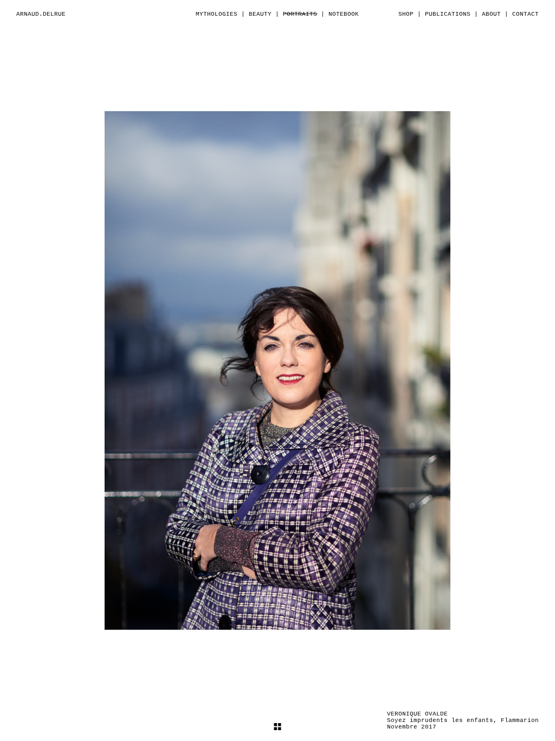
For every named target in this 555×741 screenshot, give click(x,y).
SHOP (406, 14)
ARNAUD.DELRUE (41, 14)
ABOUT (491, 14)
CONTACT (525, 14)
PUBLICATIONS (447, 14)
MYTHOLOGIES (216, 14)
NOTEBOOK (343, 14)
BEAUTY (260, 14)
